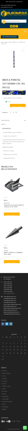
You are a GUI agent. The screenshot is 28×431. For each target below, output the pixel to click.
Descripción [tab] (5, 120)
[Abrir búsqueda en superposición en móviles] (14, 21)
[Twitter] (14, 26)
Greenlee (6, 250)
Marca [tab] (3, 124)
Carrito (4, 376)
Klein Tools (6, 203)
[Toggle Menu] (25, 31)
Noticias (4, 394)
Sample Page (5, 396)
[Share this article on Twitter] (13, 112)
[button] (23, 50)
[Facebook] (11, 26)
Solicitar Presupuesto (7, 401)
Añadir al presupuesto (17, 106)
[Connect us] (2, 324)
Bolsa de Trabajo (6, 373)
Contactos (4, 381)
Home (2, 42)
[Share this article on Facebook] (10, 112)
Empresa (4, 383)
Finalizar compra (6, 386)
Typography (5, 406)
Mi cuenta (4, 391)
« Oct (2, 359)
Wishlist (4, 409)
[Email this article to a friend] (16, 112)
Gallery (4, 388)
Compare (4, 378)
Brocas (6, 42)
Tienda (4, 404)
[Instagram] (17, 26)
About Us (4, 370)
